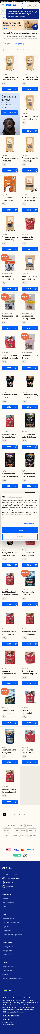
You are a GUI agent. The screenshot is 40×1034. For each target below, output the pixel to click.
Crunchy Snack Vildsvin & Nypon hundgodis (28, 554)
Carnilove (7, 830)
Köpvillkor (5, 927)
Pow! (24, 835)
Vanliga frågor (7, 950)
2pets (5, 835)
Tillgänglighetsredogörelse (12, 978)
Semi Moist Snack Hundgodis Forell (9, 435)
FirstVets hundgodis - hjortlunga (10, 159)
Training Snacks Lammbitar (8, 711)
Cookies (5, 974)
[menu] (3, 5)
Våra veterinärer (7, 903)
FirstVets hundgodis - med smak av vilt (10, 78)
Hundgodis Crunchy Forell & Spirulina (10, 554)
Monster (30, 826)
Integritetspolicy (8, 966)
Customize (19, 537)
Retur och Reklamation (10, 923)
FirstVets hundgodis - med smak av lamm (30, 78)
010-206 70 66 (11, 874)
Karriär (4, 907)
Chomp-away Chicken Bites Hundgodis (7, 199)
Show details (29, 523)
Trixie (21, 826)
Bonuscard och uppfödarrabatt (13, 934)
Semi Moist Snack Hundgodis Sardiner (10, 593)
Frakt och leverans (8, 919)
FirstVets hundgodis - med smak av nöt (30, 117)
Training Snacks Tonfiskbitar (28, 593)
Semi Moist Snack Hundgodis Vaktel (9, 790)
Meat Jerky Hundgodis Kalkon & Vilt (10, 672)
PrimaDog (15, 835)
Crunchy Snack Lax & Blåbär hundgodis (10, 356)
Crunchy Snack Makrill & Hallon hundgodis (28, 751)
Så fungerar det (7, 947)
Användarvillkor (7, 970)
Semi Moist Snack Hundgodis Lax (9, 633)
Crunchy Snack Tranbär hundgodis (29, 672)
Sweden (12, 991)
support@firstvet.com (13, 878)
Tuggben (8, 44)
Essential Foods (20, 830)
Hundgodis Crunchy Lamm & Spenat (30, 396)
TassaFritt (33, 835)
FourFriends (11, 826)
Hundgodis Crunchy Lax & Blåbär (10, 396)
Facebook (9, 882)
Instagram (9, 886)
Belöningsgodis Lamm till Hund (8, 277)
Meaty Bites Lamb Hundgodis (9, 751)
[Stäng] (36, 12)
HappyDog (32, 830)
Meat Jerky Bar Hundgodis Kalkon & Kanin (30, 238)
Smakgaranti (6, 931)
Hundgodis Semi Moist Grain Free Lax (10, 475)
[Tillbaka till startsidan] (11, 5)
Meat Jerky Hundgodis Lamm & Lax (30, 712)
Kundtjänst (6, 954)
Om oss (5, 899)
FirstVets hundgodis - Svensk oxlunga (10, 238)
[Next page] (35, 814)
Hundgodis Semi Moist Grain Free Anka (28, 475)
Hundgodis (18, 44)
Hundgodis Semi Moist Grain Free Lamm (28, 435)
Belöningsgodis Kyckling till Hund (28, 317)
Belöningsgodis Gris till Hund (30, 356)
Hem (3, 17)
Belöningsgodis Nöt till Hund (10, 317)
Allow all (20, 530)
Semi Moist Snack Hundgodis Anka (29, 633)
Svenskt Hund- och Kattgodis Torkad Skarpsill (29, 278)
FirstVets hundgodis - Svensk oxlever (30, 199)
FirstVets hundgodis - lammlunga (30, 159)
